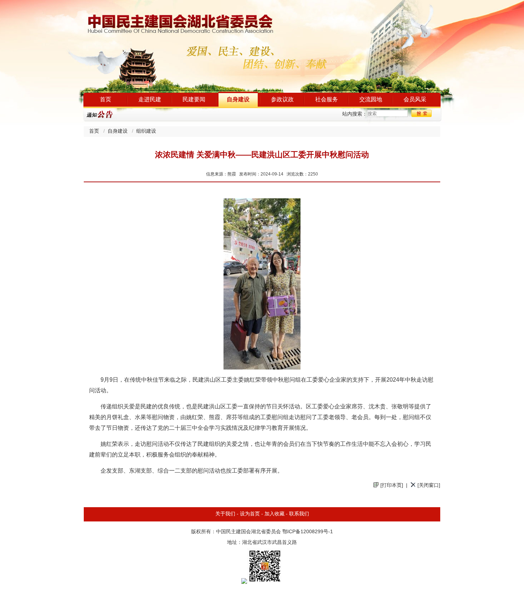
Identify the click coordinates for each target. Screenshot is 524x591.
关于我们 (225, 514)
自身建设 (238, 100)
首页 (105, 100)
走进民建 (149, 100)
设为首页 (250, 514)
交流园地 (370, 100)
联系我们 (299, 514)
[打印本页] (391, 485)
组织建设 (146, 131)
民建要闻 (194, 100)
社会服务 (326, 100)
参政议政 (282, 100)
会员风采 (415, 100)
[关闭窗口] (428, 485)
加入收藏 (274, 514)
